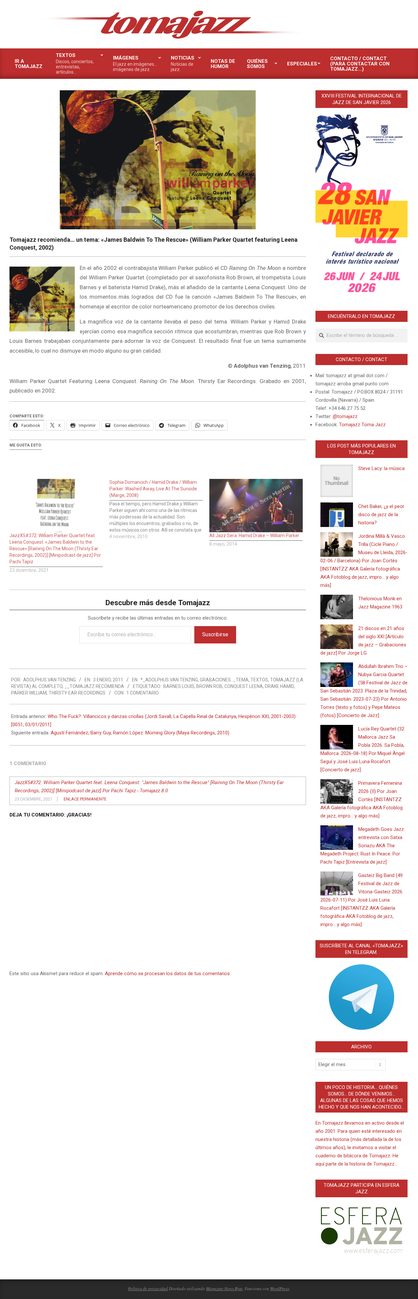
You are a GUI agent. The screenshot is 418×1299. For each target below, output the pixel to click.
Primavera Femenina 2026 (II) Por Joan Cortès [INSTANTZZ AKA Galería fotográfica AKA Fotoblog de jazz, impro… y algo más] (361, 799)
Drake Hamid (279, 686)
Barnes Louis (178, 686)
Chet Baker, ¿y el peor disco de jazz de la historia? (381, 514)
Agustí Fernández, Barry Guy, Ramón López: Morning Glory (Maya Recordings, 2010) (140, 733)
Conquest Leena (243, 686)
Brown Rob (209, 686)
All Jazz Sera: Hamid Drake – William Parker (254, 535)
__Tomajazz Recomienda (94, 686)
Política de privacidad (148, 1288)
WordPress (279, 1288)
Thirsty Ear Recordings (77, 692)
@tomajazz (345, 416)
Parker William (29, 692)
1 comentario (142, 692)
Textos (259, 679)
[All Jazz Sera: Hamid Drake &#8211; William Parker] (256, 505)
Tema (242, 679)
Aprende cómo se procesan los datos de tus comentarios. (168, 973)
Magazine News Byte (224, 1288)
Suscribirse (215, 634)
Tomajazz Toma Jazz (362, 425)
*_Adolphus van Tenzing (169, 679)
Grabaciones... (217, 679)
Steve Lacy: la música (381, 468)
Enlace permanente (85, 799)
